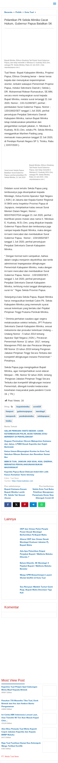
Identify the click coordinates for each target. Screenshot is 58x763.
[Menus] (55, 4)
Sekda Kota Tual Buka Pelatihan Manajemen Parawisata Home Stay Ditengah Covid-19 (43, 492)
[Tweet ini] (16, 504)
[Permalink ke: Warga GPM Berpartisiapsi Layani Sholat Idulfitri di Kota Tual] (11, 578)
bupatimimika (22, 406)
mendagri (40, 411)
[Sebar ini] (7, 504)
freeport (9, 411)
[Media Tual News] (14, 3)
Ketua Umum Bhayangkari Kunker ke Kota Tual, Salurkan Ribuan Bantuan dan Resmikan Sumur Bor (27, 454)
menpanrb (10, 416)
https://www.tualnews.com (22, 481)
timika (9, 421)
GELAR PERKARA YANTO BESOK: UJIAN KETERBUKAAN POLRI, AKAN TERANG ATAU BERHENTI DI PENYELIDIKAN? (25, 434)
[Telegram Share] (33, 504)
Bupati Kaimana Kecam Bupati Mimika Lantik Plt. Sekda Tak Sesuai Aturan (15, 492)
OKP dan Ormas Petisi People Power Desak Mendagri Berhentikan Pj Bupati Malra (34, 532)
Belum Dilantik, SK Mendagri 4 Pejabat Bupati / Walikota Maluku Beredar (35, 566)
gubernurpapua (24, 411)
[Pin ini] (24, 504)
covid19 (37, 406)
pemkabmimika (26, 416)
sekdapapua (43, 416)
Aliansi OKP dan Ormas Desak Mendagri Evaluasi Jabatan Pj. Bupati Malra (34, 542)
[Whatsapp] (41, 504)
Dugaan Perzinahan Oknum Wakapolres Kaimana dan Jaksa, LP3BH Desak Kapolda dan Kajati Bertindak (27, 444)
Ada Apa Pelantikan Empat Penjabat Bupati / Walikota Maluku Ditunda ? (36, 554)
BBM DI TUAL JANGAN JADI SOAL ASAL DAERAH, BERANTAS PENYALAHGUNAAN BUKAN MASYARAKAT (28, 464)
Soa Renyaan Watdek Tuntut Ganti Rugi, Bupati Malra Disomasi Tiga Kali (36, 590)
